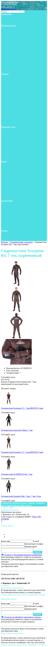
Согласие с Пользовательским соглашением (23, 555)
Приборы (7, 55)
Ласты (5, 37)
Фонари (6, 67)
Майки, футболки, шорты (14, 42)
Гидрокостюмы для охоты (14, 32)
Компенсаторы (9, 88)
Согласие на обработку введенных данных (22, 617)
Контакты (7, 23)
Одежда (6, 51)
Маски (6, 44)
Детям (3, 161)
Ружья (5, 58)
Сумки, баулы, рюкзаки (13, 65)
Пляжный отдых (8, 127)
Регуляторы (8, 85)
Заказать (37, 552)
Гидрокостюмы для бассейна (15, 173)
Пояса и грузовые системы (14, 39)
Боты (5, 78)
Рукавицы (7, 60)
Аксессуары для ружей (13, 30)
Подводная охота (8, 25)
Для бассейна (7, 201)
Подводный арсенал (10, 2)
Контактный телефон (34, 544)
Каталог (4, 242)
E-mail (36, 541)
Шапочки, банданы (11, 159)
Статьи (6, 16)
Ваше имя (5, 541)
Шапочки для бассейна (13, 198)
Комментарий (31, 546)
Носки (6, 48)
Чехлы (6, 69)
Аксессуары (8, 28)
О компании (6, 14)
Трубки (6, 62)
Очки (5, 145)
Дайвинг (5, 74)
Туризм (4, 231)
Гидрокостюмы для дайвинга (15, 81)
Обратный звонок (9, 9)
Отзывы (6, 21)
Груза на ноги (9, 35)
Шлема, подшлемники (13, 72)
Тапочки (6, 115)
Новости (6, 19)
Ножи (5, 46)
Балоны (6, 90)
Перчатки (7, 53)
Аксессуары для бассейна (14, 168)
